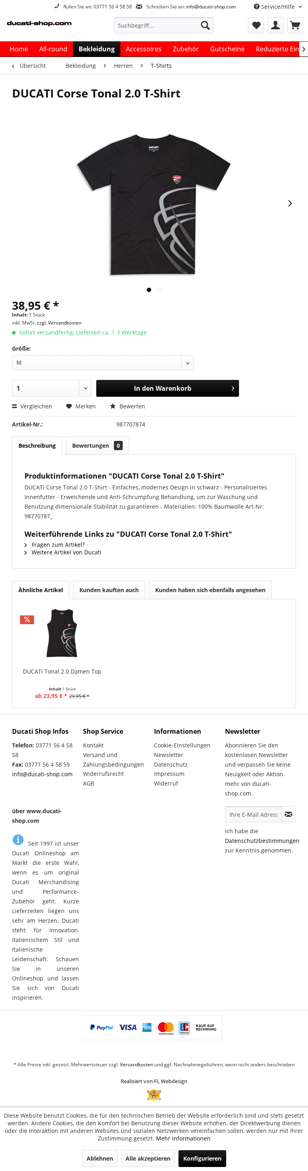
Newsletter (168, 755)
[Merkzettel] (256, 25)
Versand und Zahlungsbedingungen (113, 759)
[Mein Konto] (275, 25)
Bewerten (131, 406)
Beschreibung (37, 445)
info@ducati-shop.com (211, 6)
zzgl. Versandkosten (59, 322)
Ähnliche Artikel (40, 590)
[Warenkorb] (295, 25)
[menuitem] (164, 25)
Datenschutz (171, 764)
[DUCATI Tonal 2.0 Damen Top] (62, 635)
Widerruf (166, 783)
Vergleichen (35, 406)
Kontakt (93, 745)
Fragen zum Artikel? (57, 544)
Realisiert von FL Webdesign (154, 1081)
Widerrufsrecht (103, 773)
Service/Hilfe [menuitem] (277, 6)
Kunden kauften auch (109, 590)
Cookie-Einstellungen (182, 745)
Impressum (169, 773)
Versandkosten (136, 1064)
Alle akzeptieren (148, 1158)
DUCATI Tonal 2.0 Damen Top (62, 671)
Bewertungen (96, 445)
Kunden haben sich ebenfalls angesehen (210, 590)
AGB (88, 783)
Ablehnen (100, 1158)
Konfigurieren (202, 1158)
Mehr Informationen (183, 1138)
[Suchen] (205, 25)
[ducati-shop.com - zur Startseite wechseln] (46, 27)
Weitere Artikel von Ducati (65, 552)
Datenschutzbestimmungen (262, 840)
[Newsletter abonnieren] (289, 814)
